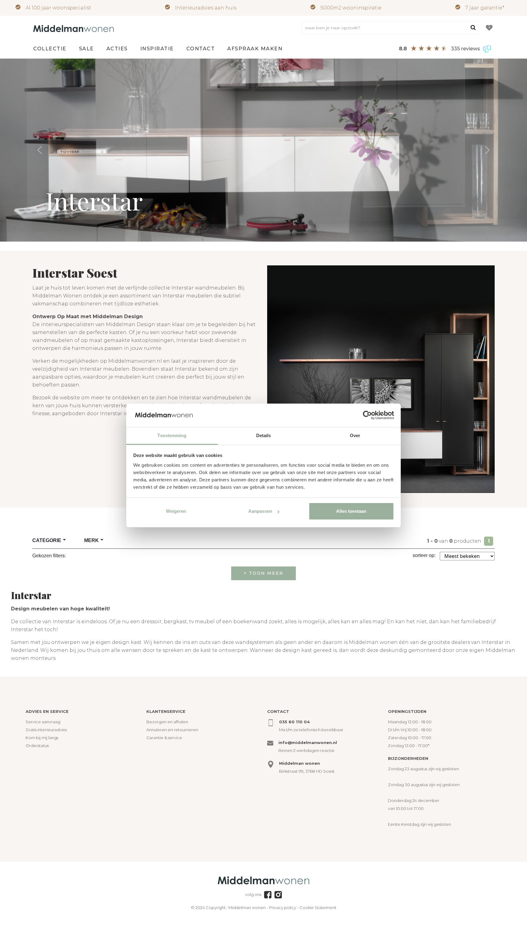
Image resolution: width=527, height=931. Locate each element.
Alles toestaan (351, 511)
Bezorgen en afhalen (167, 721)
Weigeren (176, 511)
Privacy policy (282, 907)
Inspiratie (157, 49)
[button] (39, 150)
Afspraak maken (254, 49)
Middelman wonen (247, 907)
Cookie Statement (317, 907)
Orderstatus (37, 745)
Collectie (49, 49)
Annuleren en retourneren (172, 729)
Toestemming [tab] (171, 435)
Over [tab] (355, 435)
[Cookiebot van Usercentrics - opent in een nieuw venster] (367, 415)
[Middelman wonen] (73, 28)
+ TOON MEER (263, 573)
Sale (86, 49)
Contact (200, 49)
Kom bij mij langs (42, 737)
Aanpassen (260, 511)
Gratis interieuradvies (46, 729)
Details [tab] (263, 435)
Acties (117, 49)
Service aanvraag (43, 721)
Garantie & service (164, 737)
